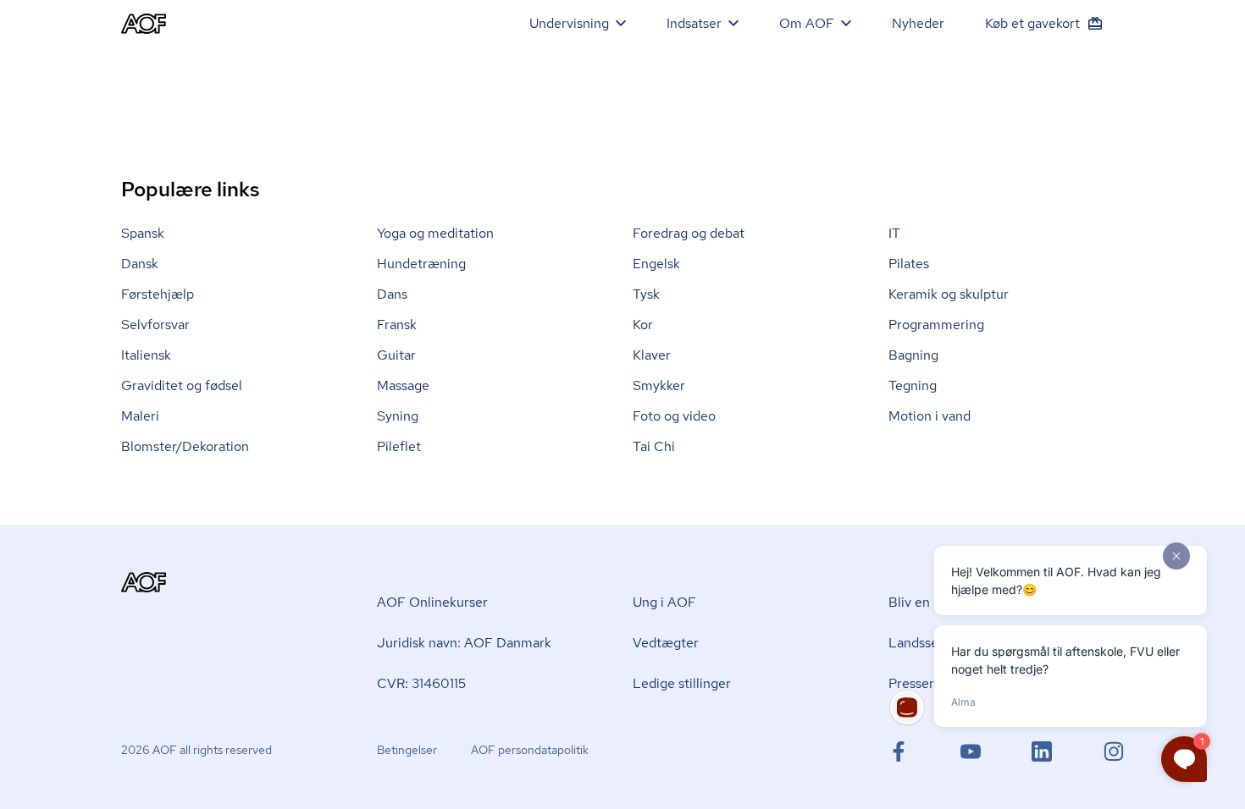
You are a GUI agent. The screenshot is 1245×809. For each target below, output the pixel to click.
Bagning (913, 355)
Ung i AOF (664, 602)
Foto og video (674, 416)
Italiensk (146, 355)
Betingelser (407, 749)
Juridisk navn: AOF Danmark (464, 643)
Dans (392, 294)
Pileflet (399, 446)
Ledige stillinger (682, 683)
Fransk (397, 324)
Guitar (396, 355)
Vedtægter (666, 643)
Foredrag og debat (688, 233)
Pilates (908, 263)
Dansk (139, 263)
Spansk (142, 233)
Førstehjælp (157, 294)
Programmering (936, 324)
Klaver (652, 355)
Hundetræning (421, 263)
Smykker (659, 385)
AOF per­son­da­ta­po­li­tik (530, 749)
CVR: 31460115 (421, 683)
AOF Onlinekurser (432, 602)
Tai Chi (654, 446)
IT (894, 233)
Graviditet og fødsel (181, 385)
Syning (397, 416)
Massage (403, 385)
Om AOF (806, 23)
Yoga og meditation (435, 233)
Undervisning (569, 23)
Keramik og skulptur (948, 294)
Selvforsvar (155, 324)
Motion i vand (929, 416)
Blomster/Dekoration (185, 446)
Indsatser (694, 23)
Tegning (912, 385)
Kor (643, 324)
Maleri (140, 416)
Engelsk (656, 263)
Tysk (646, 294)
